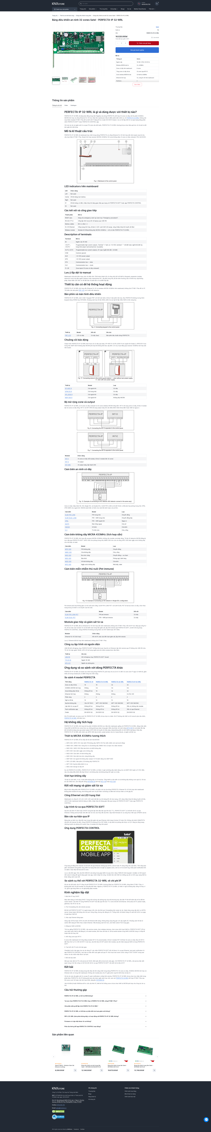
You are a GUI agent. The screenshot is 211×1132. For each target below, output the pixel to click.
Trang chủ (83, 9)
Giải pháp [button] (113, 9)
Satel (157, 27)
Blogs (122, 9)
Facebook (76, 1129)
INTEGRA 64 (91, 781)
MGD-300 (68, 561)
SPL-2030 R (68, 394)
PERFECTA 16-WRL (102, 682)
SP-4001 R (68, 388)
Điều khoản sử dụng (130, 1094)
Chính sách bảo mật (130, 1096)
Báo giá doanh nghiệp (137, 50)
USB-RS (67, 657)
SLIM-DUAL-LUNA (70, 518)
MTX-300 (130, 728)
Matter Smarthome (140, 9)
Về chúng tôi (91, 1099)
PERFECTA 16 (88, 682)
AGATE (67, 524)
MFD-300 (68, 564)
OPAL (66, 521)
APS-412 (67, 663)
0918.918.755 (61, 1105)
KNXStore (69, 1129)
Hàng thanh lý (92, 1096)
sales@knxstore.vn (61, 1108)
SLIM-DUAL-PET (70, 617)
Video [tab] (66, 105)
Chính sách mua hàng (130, 1091)
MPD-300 (68, 549)
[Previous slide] (55, 49)
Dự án (129, 9)
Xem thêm (137, 84)
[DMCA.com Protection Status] (58, 1111)
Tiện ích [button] (151, 9)
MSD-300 (68, 558)
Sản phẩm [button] (92, 9)
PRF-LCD (81, 290)
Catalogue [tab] (73, 105)
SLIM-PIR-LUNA (70, 515)
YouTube (82, 1129)
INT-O (67, 462)
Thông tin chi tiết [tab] (57, 105)
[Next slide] (101, 49)
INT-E (67, 459)
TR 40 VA (68, 660)
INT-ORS (68, 465)
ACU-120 (103, 781)
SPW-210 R (68, 391)
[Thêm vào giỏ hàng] (75, 1070)
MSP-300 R (68, 397)
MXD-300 (68, 555)
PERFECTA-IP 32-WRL (134, 682)
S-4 (66, 530)
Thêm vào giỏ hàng (145, 43)
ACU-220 (113, 781)
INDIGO (67, 527)
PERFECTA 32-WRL (133, 118)
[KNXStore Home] (58, 3)
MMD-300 (68, 552)
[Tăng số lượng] (126, 43)
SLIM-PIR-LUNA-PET (71, 614)
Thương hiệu (103, 9)
